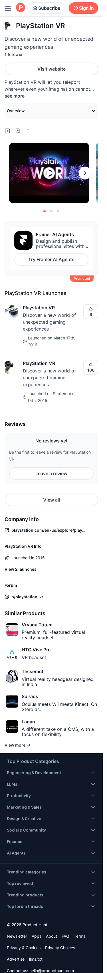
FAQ (65, 936)
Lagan (28, 722)
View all (51, 500)
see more (15, 96)
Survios (30, 696)
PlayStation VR (39, 363)
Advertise (16, 959)
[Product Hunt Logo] (20, 8)
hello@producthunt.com (51, 970)
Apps (36, 936)
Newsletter (17, 936)
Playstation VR (39, 307)
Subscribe (49, 8)
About (51, 936)
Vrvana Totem (37, 625)
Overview (16, 110)
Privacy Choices (60, 947)
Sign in (86, 8)
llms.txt (36, 959)
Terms (79, 936)
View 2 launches (21, 569)
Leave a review (51, 473)
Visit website (51, 69)
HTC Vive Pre (36, 649)
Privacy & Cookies (24, 947)
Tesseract (32, 671)
